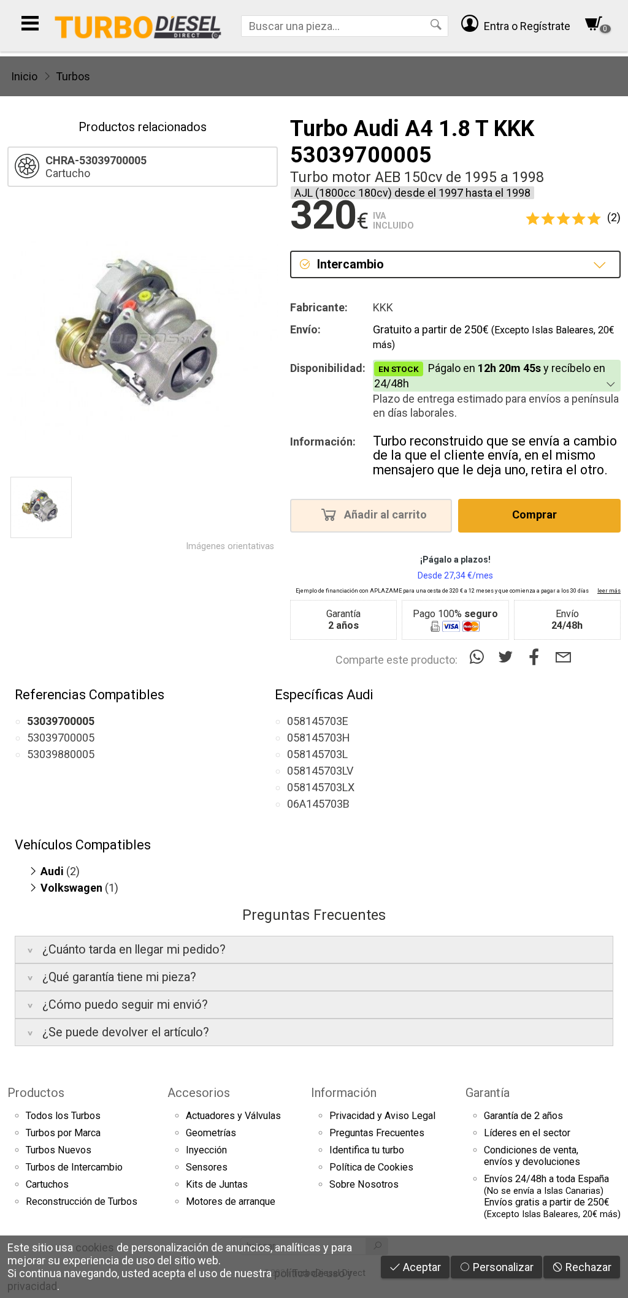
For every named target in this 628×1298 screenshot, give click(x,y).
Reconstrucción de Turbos (81, 1201)
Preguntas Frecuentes (376, 1133)
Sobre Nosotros (364, 1184)
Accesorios (198, 1092)
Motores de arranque (230, 1201)
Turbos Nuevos (58, 1150)
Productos (35, 1092)
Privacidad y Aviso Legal (382, 1116)
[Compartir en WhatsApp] (479, 657)
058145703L (317, 754)
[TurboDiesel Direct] (138, 25)
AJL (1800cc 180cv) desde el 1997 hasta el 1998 (412, 192)
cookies (94, 1247)
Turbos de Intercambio (74, 1167)
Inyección (206, 1150)
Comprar (535, 515)
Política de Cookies (371, 1167)
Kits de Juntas (217, 1184)
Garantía (487, 1092)
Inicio (24, 76)
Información (344, 1092)
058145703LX (320, 787)
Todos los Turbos (63, 1116)
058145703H (318, 737)
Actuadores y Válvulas (233, 1116)
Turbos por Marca (63, 1133)
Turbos (73, 76)
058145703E (317, 721)
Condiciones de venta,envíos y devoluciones (532, 1155)
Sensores (207, 1167)
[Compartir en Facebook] (537, 657)
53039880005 (60, 754)
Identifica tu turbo (366, 1150)
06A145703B (318, 803)
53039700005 (60, 737)
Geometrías (211, 1133)
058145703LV (320, 770)
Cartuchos (47, 1184)
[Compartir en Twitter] (508, 657)
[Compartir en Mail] (563, 657)
